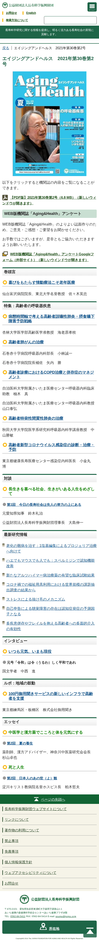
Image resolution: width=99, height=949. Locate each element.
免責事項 (11, 851)
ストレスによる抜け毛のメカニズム (35, 599)
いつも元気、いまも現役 (30, 651)
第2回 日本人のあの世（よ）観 (32, 778)
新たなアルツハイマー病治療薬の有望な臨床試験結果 (50, 575)
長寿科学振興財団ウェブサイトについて (36, 809)
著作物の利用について (22, 830)
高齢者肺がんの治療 (26, 342)
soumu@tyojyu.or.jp (65, 916)
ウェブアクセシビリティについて (30, 873)
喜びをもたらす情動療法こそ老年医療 (42, 282)
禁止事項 (11, 841)
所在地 (54, 929)
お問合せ (11, 13)
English (31, 13)
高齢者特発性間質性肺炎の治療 (36, 418)
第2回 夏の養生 (20, 743)
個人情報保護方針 (18, 862)
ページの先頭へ (53, 799)
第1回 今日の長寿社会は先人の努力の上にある (44, 505)
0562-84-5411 (17, 916)
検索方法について (17, 20)
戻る (5, 48)
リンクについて (17, 819)
